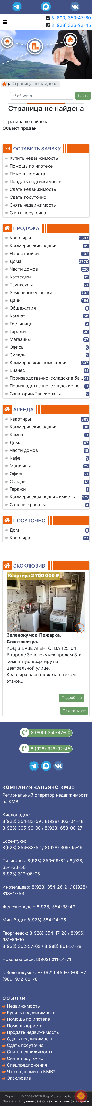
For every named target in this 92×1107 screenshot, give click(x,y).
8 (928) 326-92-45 (71, 25)
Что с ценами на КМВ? (31, 1071)
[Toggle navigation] (4, 22)
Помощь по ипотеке (28, 1019)
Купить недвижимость (31, 1012)
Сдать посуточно (25, 1045)
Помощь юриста (24, 1025)
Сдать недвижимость (30, 1038)
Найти (83, 96)
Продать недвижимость (33, 1032)
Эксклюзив (19, 1078)
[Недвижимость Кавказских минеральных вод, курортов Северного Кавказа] (4, 84)
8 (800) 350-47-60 (71, 17)
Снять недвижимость (30, 1051)
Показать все (74, 711)
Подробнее (72, 697)
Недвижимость (23, 1005)
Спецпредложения (27, 1064)
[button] (79, 628)
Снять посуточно (25, 1058)
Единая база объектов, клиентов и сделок (56, 1101)
